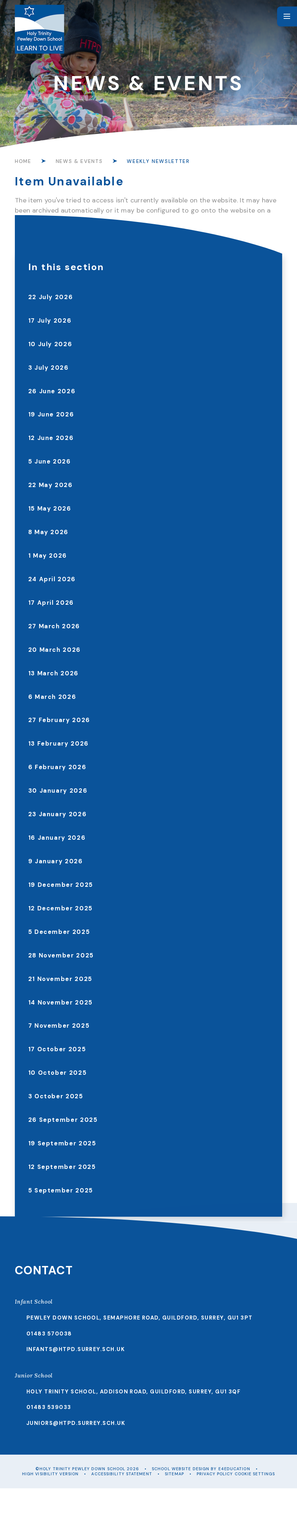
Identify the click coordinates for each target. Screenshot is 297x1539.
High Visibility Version (50, 1473)
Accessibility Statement (121, 1473)
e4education (234, 1468)
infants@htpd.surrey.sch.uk (75, 1349)
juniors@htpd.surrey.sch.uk (75, 1423)
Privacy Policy (215, 1473)
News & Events (79, 161)
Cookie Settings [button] (255, 1473)
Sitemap (174, 1473)
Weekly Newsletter (158, 161)
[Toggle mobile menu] (287, 16)
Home (23, 161)
